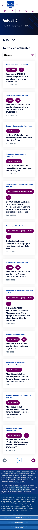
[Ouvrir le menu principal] (3, 4)
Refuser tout (19, 522)
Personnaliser (19, 527)
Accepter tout (19, 517)
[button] (32, 11)
